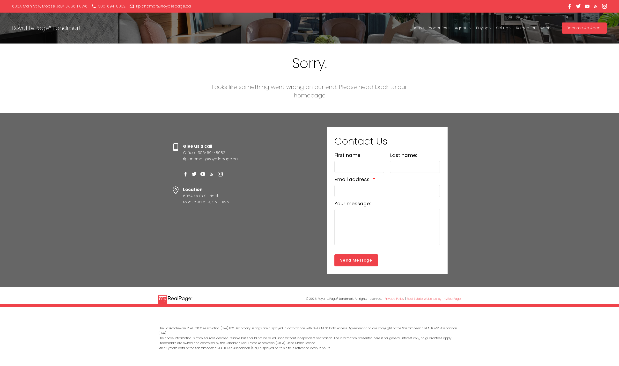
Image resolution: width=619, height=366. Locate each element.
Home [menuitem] (418, 28)
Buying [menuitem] (482, 28)
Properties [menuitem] (437, 28)
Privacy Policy (394, 299)
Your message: (352, 203)
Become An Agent (584, 28)
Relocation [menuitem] (526, 28)
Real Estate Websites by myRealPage (434, 299)
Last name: (403, 155)
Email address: (353, 179)
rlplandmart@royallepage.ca (163, 6)
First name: (347, 155)
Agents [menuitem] (461, 28)
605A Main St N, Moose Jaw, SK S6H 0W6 (50, 6)
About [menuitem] (546, 28)
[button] (50, 6)
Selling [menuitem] (502, 28)
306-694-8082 (111, 6)
